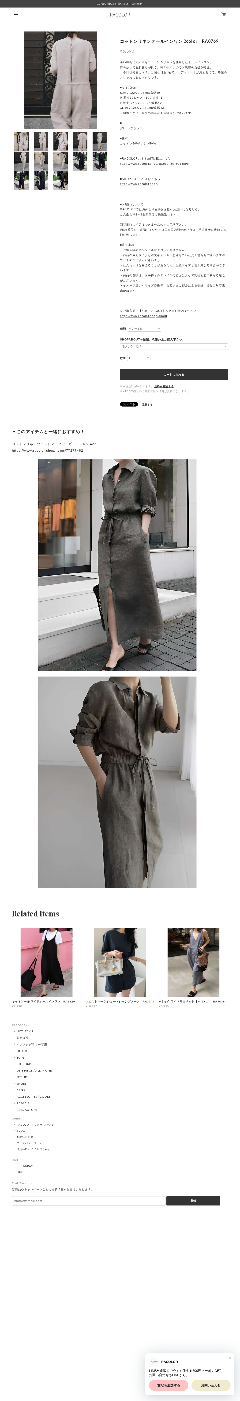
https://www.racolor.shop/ (139, 184)
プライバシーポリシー (31, 1142)
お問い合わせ (25, 1136)
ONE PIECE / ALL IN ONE (34, 1070)
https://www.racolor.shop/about (143, 316)
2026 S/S (23, 1103)
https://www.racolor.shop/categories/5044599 (154, 163)
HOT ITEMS (25, 1031)
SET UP (22, 1077)
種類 (123, 328)
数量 (123, 358)
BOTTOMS (24, 1064)
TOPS (20, 1057)
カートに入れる (174, 374)
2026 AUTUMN (28, 1109)
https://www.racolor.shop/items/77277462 (47, 450)
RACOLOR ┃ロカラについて (35, 1124)
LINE (20, 1172)
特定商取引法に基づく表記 (33, 1149)
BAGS (21, 1090)
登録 (193, 1200)
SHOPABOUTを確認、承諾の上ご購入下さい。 (152, 339)
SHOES (22, 1083)
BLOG (21, 1130)
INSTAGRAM (25, 1165)
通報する (147, 404)
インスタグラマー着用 (32, 1044)
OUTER (22, 1051)
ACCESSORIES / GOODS (34, 1096)
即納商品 (23, 1038)
